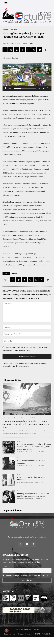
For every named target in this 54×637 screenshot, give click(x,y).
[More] (45, 49)
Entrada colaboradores (23, 629)
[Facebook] (5, 49)
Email (5, 566)
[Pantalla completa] (48, 88)
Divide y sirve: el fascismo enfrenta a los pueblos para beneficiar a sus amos (33, 494)
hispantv (14, 273)
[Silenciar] (44, 88)
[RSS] (20, 544)
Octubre (15, 58)
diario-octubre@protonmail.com (32, 537)
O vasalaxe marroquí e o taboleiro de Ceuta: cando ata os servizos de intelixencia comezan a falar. (27, 424)
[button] (27, 77)
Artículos (5, 418)
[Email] (28, 49)
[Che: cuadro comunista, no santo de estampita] (9, 463)
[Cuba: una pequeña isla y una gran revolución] (9, 480)
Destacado (5, 29)
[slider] (25, 88)
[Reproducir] (6, 88)
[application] (27, 77)
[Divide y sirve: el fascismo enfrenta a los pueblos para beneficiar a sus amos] (9, 496)
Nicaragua (14, 29)
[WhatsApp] (10, 49)
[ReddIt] (22, 49)
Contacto (36, 629)
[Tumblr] (33, 49)
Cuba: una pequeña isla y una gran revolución (31, 478)
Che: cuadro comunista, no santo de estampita (31, 461)
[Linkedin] (16, 49)
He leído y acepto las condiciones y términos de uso (27, 575)
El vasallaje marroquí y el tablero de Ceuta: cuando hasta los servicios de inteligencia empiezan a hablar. (34, 446)
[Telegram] (39, 49)
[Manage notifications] (7, 630)
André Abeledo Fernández (17, 418)
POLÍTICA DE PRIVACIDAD (41, 634)
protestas (6, 205)
